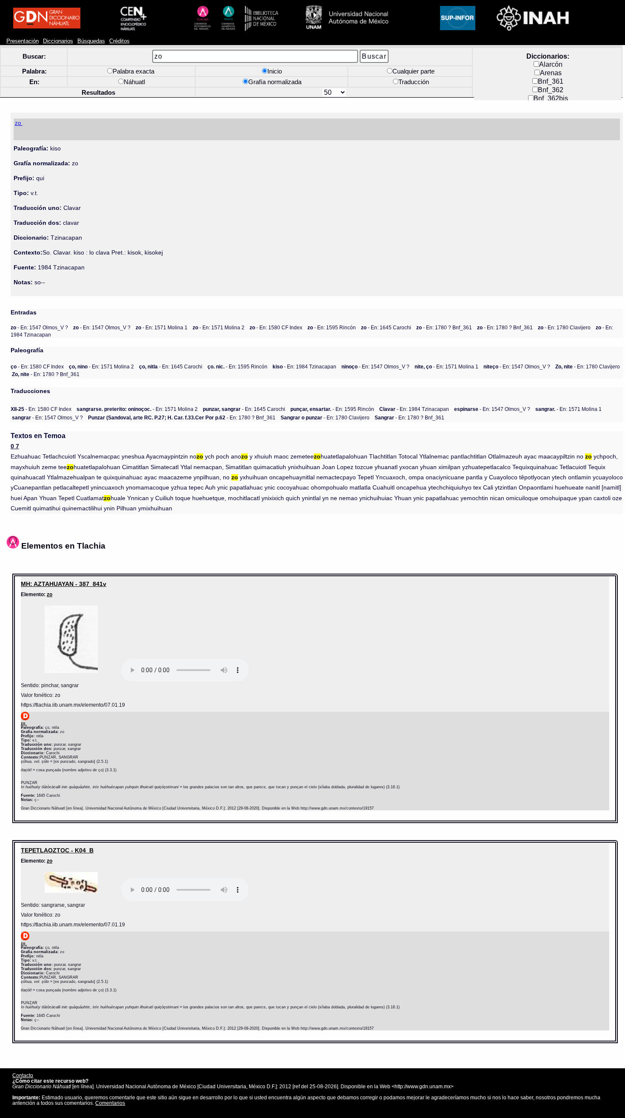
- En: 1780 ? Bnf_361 (444, 327)
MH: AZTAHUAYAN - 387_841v (63, 583)
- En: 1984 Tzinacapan (304, 366)
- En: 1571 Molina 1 (162, 327)
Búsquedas (91, 41)
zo (49, 594)
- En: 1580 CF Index (276, 327)
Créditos (119, 41)
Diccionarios (58, 41)
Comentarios (110, 1103)
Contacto (22, 1075)
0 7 (15, 446)
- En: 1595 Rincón (331, 327)
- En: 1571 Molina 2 (218, 327)
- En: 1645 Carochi (386, 327)
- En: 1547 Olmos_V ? (39, 327)
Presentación (22, 41)
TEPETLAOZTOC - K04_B (57, 850)
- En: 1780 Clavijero (564, 327)
